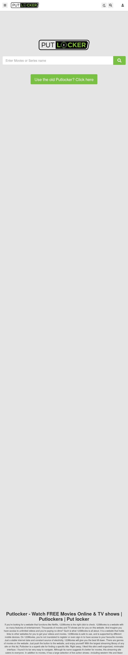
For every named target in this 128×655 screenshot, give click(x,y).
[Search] (119, 60)
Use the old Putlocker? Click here (64, 79)
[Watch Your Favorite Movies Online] (64, 45)
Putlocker (25, 5)
